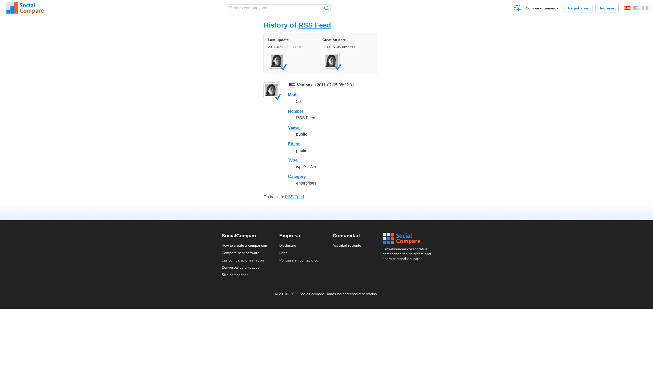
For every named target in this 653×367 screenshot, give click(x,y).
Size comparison (235, 275)
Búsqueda (326, 8)
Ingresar (607, 8)
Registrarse (578, 8)
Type (292, 160)
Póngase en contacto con (299, 260)
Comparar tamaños (542, 8)
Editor (294, 144)
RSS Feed (314, 25)
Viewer (294, 127)
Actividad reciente (347, 245)
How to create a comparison (244, 245)
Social (407, 238)
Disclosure (287, 245)
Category (297, 176)
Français (645, 8)
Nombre (296, 111)
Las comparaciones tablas (243, 260)
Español (627, 8)
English (636, 8)
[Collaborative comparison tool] (25, 8)
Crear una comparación (517, 8)
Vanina (303, 85)
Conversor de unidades (240, 267)
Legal (283, 253)
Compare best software (240, 253)
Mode (293, 95)
